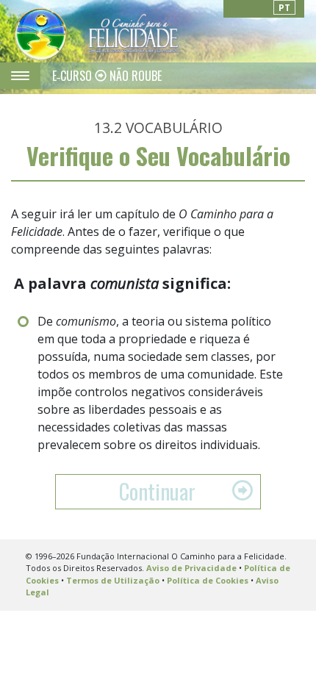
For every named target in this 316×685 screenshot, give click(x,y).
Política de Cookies (207, 580)
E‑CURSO (73, 76)
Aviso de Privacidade (191, 567)
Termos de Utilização (112, 580)
